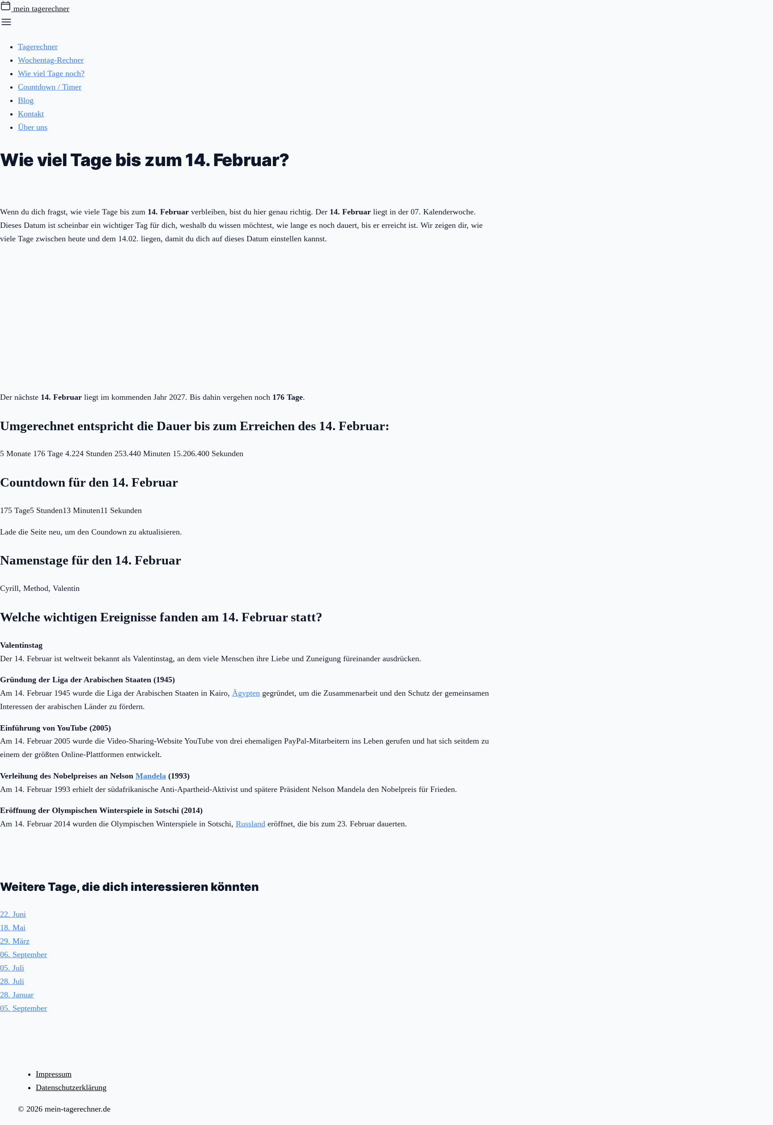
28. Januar (17, 994)
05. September (23, 1008)
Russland (250, 823)
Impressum (54, 1073)
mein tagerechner (40, 8)
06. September (23, 954)
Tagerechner (38, 46)
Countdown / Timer (49, 86)
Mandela (151, 775)
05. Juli (12, 967)
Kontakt (31, 113)
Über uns (32, 127)
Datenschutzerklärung (71, 1087)
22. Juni (13, 914)
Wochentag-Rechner (51, 60)
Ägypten (246, 693)
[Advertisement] (246, 316)
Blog (26, 100)
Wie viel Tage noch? (51, 73)
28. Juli (12, 981)
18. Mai (12, 927)
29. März (15, 941)
